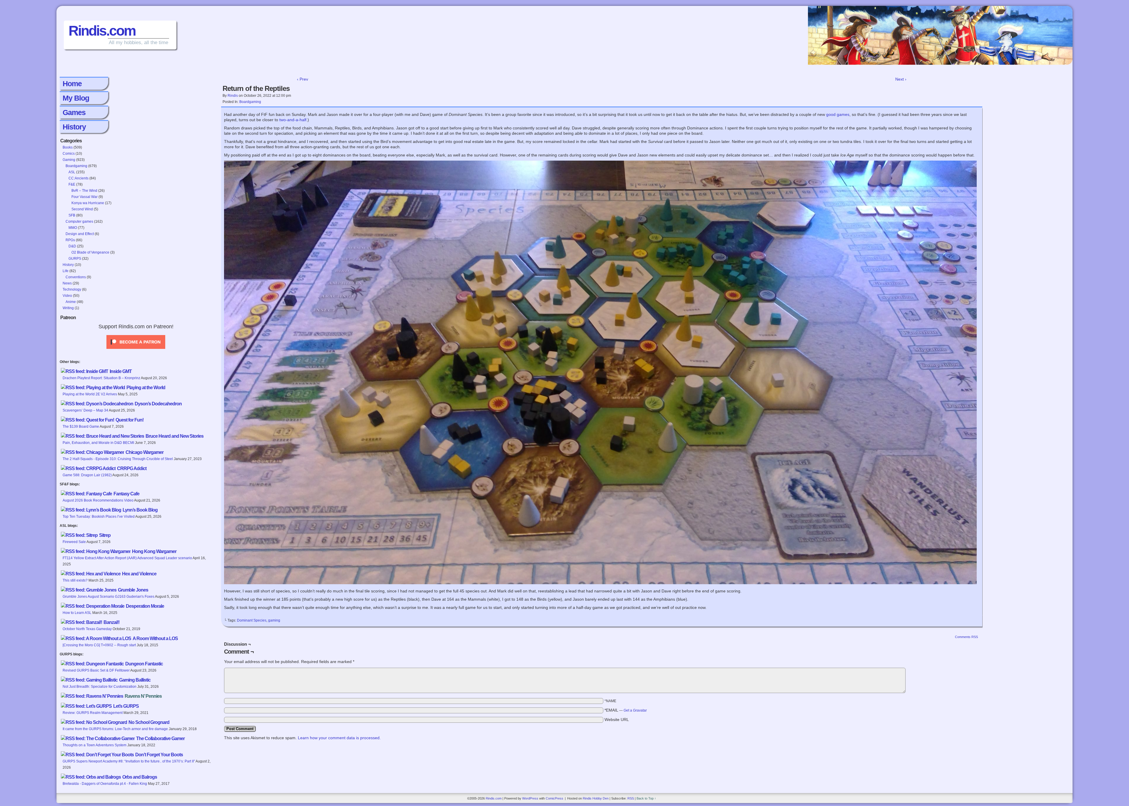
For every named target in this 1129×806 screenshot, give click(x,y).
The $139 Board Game (81, 426)
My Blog (76, 98)
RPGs (70, 240)
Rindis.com (102, 31)
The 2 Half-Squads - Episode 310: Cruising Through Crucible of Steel (118, 459)
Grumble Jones (133, 589)
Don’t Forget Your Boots (159, 754)
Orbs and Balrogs (139, 777)
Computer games (79, 221)
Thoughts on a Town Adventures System (94, 745)
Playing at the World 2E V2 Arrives (90, 394)
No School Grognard (148, 722)
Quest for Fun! (129, 419)
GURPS (75, 259)
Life (66, 271)
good (831, 114)
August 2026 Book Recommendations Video (98, 500)
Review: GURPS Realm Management (93, 713)
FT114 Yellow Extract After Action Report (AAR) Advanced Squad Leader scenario (127, 558)
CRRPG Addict (131, 468)
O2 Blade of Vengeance (90, 252)
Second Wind (82, 209)
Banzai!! (111, 622)
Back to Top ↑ (646, 798)
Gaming (69, 160)
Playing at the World (145, 387)
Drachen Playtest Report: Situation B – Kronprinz (101, 378)
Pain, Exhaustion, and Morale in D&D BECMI (98, 443)
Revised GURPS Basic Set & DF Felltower (96, 670)
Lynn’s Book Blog (140, 509)
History (74, 127)
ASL (72, 172)
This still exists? (75, 580)
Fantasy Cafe (126, 493)
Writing (68, 308)
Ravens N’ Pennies (143, 696)
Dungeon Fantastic (144, 663)
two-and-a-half (292, 119)
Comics (69, 153)
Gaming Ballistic (135, 679)
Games (74, 112)
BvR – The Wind (84, 191)
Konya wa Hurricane (87, 203)
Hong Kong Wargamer (154, 551)
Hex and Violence (139, 573)
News (67, 283)
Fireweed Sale (74, 542)
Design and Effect (80, 234)
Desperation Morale (145, 606)
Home (72, 83)
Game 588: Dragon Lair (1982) (87, 475)
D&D (72, 246)
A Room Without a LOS (155, 638)
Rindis (233, 96)
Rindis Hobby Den (596, 798)
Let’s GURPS (126, 706)
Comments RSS (966, 637)
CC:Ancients (78, 178)
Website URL (616, 719)
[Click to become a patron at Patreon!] (135, 351)
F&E (72, 184)
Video (67, 296)
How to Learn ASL (77, 613)
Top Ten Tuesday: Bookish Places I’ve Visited (99, 516)
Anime (71, 302)
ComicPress (554, 798)
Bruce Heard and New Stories (174, 436)
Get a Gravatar (635, 710)
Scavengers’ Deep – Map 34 (85, 410)
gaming (274, 620)
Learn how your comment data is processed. (339, 737)
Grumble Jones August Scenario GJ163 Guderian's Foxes (108, 596)
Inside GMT (121, 371)
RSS (630, 798)
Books (68, 147)
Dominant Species (251, 620)
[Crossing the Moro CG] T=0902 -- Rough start (99, 645)
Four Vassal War (84, 197)
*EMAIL (625, 710)
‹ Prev (302, 79)
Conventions (76, 277)
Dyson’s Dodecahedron (158, 403)
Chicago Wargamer (144, 452)
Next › (900, 79)
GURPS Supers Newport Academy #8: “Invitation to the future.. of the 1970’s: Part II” (129, 761)
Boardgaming (76, 166)
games (843, 114)
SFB (72, 215)
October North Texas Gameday (87, 629)
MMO (73, 228)
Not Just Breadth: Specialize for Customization (99, 687)
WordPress (530, 798)
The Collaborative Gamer (160, 738)
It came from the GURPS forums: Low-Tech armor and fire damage (115, 729)
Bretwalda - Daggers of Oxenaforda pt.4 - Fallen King (105, 784)
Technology (72, 289)
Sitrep (105, 535)
